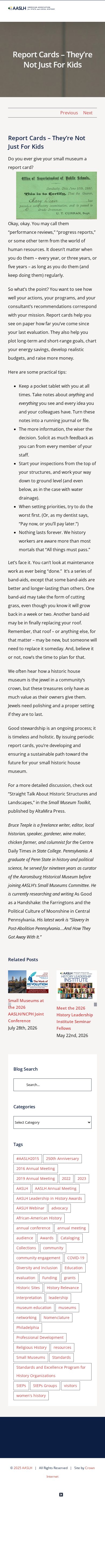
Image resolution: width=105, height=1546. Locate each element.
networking (26, 1317)
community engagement (38, 1257)
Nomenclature (56, 1317)
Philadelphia (27, 1327)
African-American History (39, 1217)
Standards (61, 1357)
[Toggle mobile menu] (95, 13)
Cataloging (70, 1237)
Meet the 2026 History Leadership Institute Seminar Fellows (69, 985)
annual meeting (71, 1227)
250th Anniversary (62, 1158)
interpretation (29, 1297)
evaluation (25, 1277)
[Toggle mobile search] (85, 13)
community (53, 1247)
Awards (47, 1237)
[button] (9, 1004)
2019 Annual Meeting (35, 1178)
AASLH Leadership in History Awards (49, 1198)
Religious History (31, 1347)
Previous (69, 113)
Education (74, 1267)
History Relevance (63, 1287)
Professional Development (40, 1337)
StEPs (21, 1385)
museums (67, 1307)
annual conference (33, 1227)
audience (24, 1237)
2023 (82, 1178)
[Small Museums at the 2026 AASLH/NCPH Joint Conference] (28, 981)
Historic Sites (28, 1287)
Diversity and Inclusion (37, 1267)
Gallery (36, 982)
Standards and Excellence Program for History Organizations (51, 1371)
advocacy (59, 1208)
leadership (58, 1297)
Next (88, 113)
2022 (66, 1178)
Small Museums (30, 1357)
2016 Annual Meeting (35, 1168)
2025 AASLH (23, 1468)
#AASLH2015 (27, 1158)
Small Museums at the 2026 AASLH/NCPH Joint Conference (21, 982)
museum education (33, 1307)
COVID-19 (75, 1257)
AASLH (22, 1188)
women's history (31, 1395)
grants (70, 1277)
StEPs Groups (45, 1385)
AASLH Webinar (30, 1208)
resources (62, 1347)
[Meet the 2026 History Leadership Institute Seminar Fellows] (77, 985)
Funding (49, 1277)
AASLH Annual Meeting (55, 1188)
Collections (26, 1247)
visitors (70, 1385)
